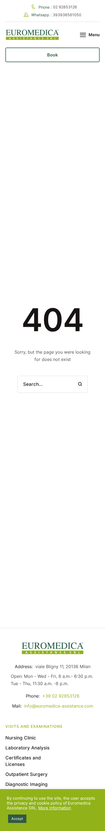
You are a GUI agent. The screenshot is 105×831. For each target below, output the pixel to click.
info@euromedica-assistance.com (58, 706)
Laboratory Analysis (27, 747)
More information (54, 808)
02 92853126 (65, 7)
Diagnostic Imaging (26, 784)
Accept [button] (17, 818)
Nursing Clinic (20, 737)
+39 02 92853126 (60, 696)
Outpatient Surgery (26, 774)
